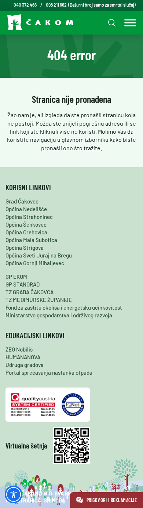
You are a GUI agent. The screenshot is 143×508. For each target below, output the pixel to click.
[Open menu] (128, 23)
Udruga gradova (25, 364)
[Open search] (110, 22)
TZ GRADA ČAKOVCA (30, 292)
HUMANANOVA (23, 357)
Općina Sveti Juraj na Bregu (39, 255)
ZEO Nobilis (19, 349)
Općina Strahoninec (29, 216)
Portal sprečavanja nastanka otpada (49, 372)
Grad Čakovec (22, 201)
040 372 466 (25, 4)
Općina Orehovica (26, 232)
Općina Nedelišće (26, 209)
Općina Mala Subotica (31, 240)
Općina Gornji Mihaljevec (35, 263)
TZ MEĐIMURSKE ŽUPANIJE (39, 299)
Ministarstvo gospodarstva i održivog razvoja (59, 315)
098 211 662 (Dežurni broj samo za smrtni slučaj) (91, 4)
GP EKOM (16, 276)
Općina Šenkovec (26, 224)
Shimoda (54, 500)
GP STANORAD (23, 284)
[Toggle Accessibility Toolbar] (14, 494)
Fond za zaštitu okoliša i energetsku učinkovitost (64, 307)
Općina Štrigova (25, 247)
